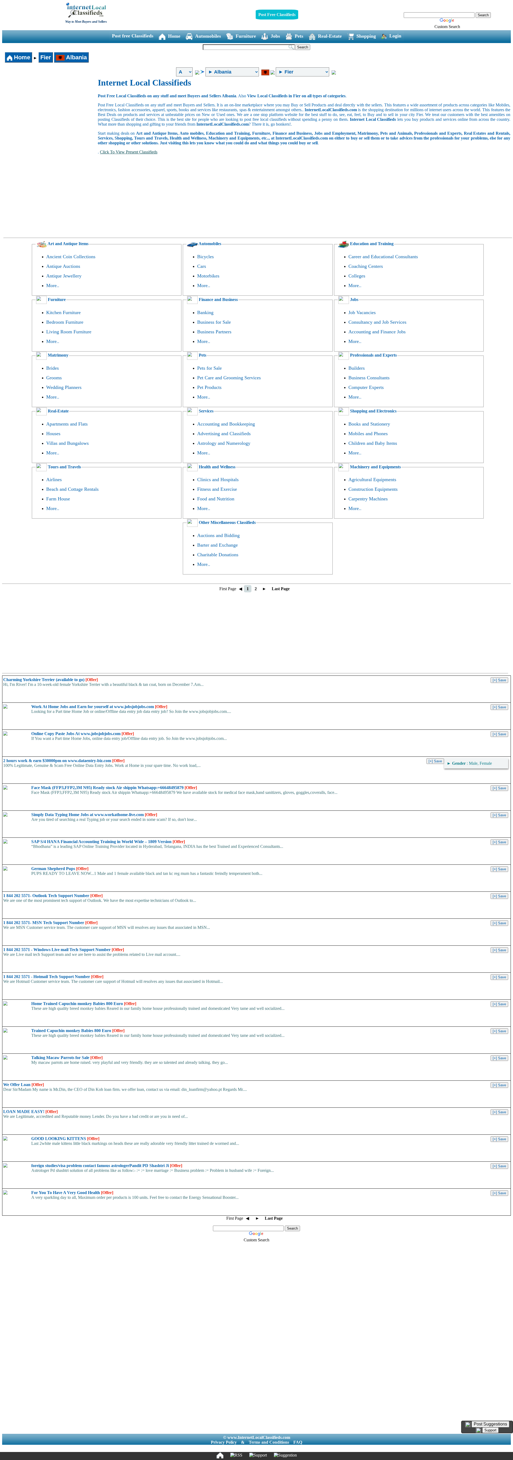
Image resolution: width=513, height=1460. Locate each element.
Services (205, 411)
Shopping (366, 36)
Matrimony (57, 355)
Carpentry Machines (368, 498)
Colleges (356, 276)
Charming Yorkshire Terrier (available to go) (50, 679)
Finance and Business (218, 299)
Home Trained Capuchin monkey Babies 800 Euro (83, 1003)
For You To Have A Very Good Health (72, 1192)
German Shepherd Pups (59, 868)
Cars (201, 266)
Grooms (54, 377)
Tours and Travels (64, 467)
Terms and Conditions (269, 1442)
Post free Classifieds (132, 35)
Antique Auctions (63, 266)
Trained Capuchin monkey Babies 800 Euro (78, 1030)
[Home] (219, 1455)
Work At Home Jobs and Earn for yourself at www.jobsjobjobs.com (99, 706)
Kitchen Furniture (63, 312)
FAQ (297, 1442)
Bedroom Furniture (64, 322)
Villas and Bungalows (67, 443)
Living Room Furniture (68, 331)
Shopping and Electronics (373, 411)
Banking (205, 312)
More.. (52, 285)
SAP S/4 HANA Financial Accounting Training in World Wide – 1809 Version (108, 841)
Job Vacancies (362, 312)
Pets (299, 36)
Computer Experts (366, 387)
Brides (52, 368)
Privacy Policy (224, 1442)
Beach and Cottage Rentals (72, 489)
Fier (45, 57)
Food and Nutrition (215, 498)
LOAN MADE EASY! (30, 1111)
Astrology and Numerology (223, 443)
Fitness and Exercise (217, 489)
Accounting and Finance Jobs (377, 331)
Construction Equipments (373, 489)
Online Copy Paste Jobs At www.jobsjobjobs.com (82, 733)
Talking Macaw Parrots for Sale (67, 1057)
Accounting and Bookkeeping (226, 424)
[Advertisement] (50, 117)
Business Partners (214, 331)
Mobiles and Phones (368, 433)
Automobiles (208, 36)
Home (174, 36)
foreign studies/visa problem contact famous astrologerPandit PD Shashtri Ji (106, 1165)
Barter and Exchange (217, 545)
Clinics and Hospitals (218, 479)
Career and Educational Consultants (383, 256)
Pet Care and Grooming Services (229, 377)
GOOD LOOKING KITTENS (65, 1138)
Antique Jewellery (63, 276)
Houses (53, 433)
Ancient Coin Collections (70, 256)
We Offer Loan (23, 1084)
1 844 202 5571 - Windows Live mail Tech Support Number (63, 949)
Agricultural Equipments (372, 479)
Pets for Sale (209, 368)
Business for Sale (214, 322)
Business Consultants (369, 377)
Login (395, 35)
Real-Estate (330, 36)
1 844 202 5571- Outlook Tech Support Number (53, 895)
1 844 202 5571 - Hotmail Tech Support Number (53, 976)
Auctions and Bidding (218, 535)
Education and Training (371, 243)
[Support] (258, 1455)
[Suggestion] (285, 1455)
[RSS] (236, 1455)
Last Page (281, 588)
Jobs (275, 36)
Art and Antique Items (67, 243)
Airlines (54, 479)
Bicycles (205, 256)
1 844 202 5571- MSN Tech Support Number (50, 922)
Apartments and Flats (67, 424)
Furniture (246, 36)
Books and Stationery (369, 424)
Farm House (58, 498)
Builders (356, 368)
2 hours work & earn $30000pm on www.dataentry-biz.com (64, 760)
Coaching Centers (365, 266)
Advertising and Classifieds (224, 433)
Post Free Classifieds (277, 14)
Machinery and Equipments (375, 467)
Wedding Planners (63, 387)
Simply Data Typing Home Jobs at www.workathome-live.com (94, 814)
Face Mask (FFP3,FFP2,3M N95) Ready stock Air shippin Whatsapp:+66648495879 (114, 787)
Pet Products (209, 387)
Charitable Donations (217, 554)
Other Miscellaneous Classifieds (227, 522)
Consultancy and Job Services (377, 322)
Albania (76, 57)
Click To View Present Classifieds (128, 152)
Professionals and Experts (373, 355)
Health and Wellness (216, 467)
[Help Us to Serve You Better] (468, 1424)
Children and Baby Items (372, 443)
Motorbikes (208, 276)
